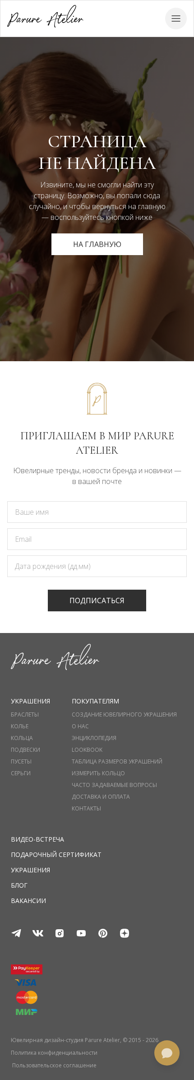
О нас (80, 726)
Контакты (86, 808)
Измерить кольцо (98, 773)
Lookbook (87, 750)
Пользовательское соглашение (54, 1065)
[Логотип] (45, 18)
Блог (19, 885)
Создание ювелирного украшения (124, 714)
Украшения (30, 870)
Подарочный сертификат (56, 854)
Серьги (21, 773)
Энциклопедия (94, 738)
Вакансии (28, 900)
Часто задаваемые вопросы (114, 785)
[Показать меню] (176, 18)
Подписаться (97, 600)
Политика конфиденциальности (54, 1053)
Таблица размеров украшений (117, 761)
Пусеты (21, 761)
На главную (97, 244)
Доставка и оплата (101, 797)
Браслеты (25, 714)
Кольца (22, 738)
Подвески (25, 750)
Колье (19, 726)
